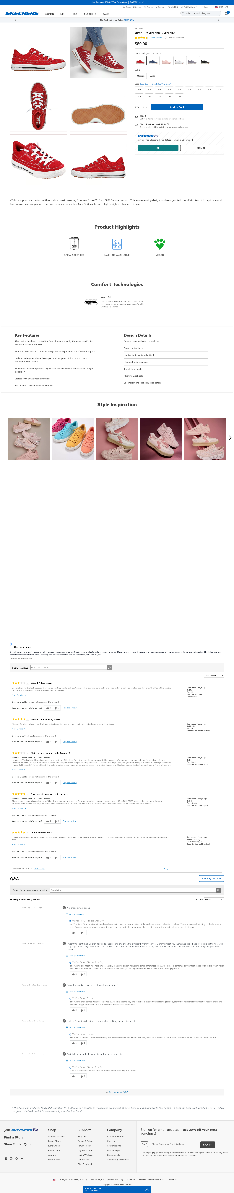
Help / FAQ (83, 1136)
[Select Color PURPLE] (192, 60)
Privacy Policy (222, 1152)
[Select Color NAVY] (154, 60)
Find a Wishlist (85, 1155)
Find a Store (14, 1137)
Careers (111, 1141)
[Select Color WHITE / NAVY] (179, 60)
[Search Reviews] (109, 667)
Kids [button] (74, 14)
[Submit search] (218, 890)
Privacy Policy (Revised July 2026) (73, 1180)
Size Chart (145, 84)
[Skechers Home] (22, 13)
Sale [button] (106, 14)
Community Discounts (118, 1159)
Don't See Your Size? (161, 84)
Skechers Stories (115, 1136)
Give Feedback (85, 1164)
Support (161, 7)
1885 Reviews (155, 37)
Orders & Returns (133, 7)
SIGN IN (201, 148)
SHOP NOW (129, 20)
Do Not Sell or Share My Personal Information (145, 1180)
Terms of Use (150, 1155)
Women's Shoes (56, 1136)
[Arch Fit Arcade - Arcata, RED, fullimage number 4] (38, 159)
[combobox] (201, 13)
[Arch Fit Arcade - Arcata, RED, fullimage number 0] (38, 52)
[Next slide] (218, 20)
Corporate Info (114, 1145)
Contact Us (83, 1159)
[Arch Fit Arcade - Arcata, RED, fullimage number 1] (98, 52)
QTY (137, 107)
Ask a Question (211, 878)
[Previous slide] (15, 20)
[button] (207, 7)
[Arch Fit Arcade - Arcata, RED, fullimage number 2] (38, 106)
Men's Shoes (54, 1141)
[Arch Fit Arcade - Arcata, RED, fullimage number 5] (98, 159)
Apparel (52, 1155)
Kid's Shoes (54, 1145)
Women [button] (49, 14)
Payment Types (86, 1150)
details (141, 2)
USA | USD (224, 7)
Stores (149, 7)
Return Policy (84, 1145)
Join (7, 1130)
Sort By (199, 899)
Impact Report (114, 1150)
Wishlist (174, 7)
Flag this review (70, 708)
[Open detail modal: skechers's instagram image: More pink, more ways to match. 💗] (29, 439)
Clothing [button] (90, 14)
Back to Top (39, 869)
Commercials (113, 1155)
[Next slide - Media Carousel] (230, 437)
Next (167, 869)
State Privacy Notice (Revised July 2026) (106, 1180)
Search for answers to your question (30, 890)
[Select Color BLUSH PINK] (166, 60)
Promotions (54, 1159)
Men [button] (62, 14)
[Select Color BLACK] (205, 60)
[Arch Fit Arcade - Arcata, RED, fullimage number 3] (98, 106)
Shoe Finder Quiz (17, 1144)
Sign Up (207, 1144)
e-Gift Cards (54, 1150)
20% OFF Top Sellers (114, 2)
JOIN (158, 148)
